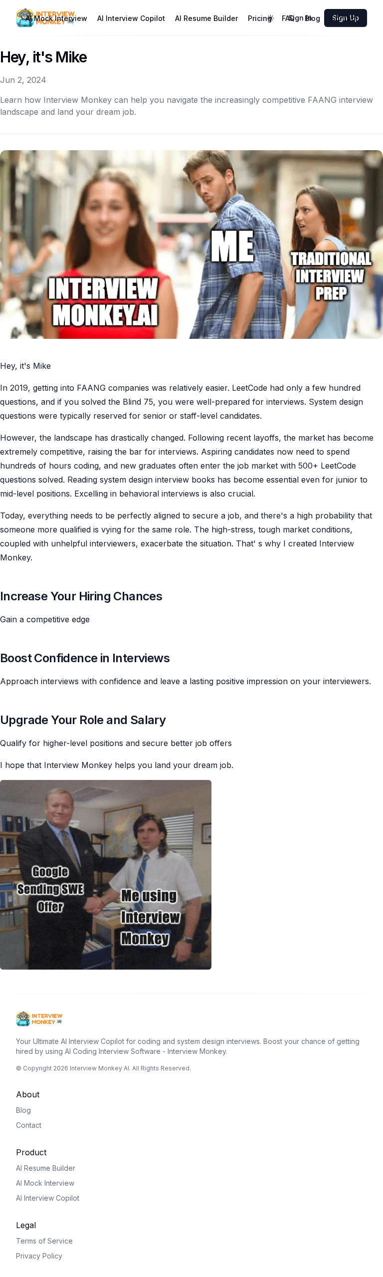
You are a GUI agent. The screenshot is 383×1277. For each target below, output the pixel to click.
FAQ (288, 18)
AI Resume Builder (206, 18)
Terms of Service (44, 1241)
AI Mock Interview (56, 18)
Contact (344, 18)
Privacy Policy (39, 1256)
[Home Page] (191, 1019)
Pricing (260, 18)
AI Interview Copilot (131, 18)
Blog (312, 18)
